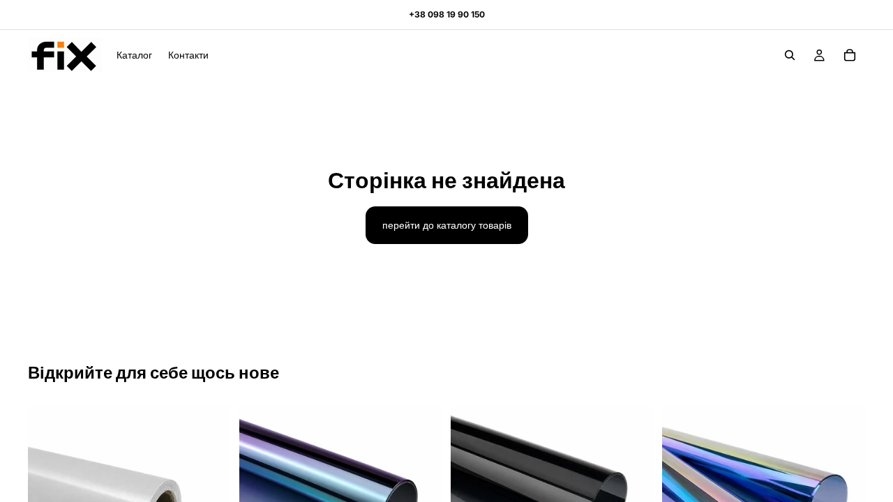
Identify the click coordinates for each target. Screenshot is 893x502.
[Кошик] (849, 55)
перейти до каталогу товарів (446, 225)
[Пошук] (789, 55)
